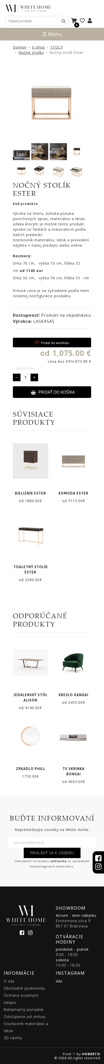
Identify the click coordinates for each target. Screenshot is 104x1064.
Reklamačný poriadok (24, 1009)
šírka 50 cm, (24, 277)
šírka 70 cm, (24, 263)
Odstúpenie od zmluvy (24, 1016)
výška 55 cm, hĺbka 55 (60, 263)
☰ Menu (52, 34)
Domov (20, 47)
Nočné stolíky (31, 52)
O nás (9, 981)
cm (28, 270)
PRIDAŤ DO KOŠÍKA (56, 392)
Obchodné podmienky (24, 988)
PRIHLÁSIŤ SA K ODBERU (52, 852)
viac (59, 980)
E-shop (38, 47)
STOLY (56, 47)
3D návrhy (13, 1037)
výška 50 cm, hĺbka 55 (60, 277)
